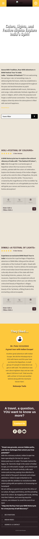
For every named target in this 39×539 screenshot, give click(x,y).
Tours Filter (6, 116)
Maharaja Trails (19, 386)
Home (13, 61)
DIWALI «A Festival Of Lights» (18, 247)
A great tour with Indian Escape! (19, 349)
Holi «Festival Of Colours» (17, 150)
